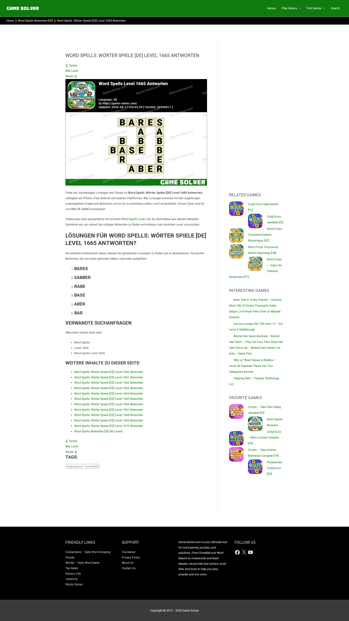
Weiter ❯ (71, 76)
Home (10, 20)
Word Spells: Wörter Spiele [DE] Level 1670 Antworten (108, 426)
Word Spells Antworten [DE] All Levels (98, 431)
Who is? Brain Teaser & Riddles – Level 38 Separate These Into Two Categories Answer (252, 365)
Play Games (289, 8)
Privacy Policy (131, 557)
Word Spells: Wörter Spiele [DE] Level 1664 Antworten (108, 393)
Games (271, 8)
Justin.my (71, 579)
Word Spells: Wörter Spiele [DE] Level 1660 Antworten (108, 372)
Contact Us (129, 568)
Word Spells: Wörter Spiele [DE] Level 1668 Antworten (108, 415)
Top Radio (71, 568)
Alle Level (71, 71)
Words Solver (74, 584)
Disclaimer (128, 552)
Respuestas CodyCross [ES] (274, 468)
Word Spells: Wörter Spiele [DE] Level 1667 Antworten (108, 409)
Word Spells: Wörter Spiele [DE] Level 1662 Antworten (108, 382)
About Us (127, 562)
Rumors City (73, 573)
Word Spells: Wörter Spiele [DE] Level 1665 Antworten (108, 399)
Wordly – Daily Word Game (82, 562)
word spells (92, 466)
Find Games (314, 8)
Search (335, 8)
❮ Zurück (71, 65)
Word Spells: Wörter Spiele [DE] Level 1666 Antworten (108, 404)
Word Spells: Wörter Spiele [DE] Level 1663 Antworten (108, 388)
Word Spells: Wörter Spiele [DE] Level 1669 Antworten (108, 420)
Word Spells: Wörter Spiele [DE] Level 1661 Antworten (108, 377)
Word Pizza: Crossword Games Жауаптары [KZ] (265, 234)
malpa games (74, 466)
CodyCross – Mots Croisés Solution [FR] (264, 437)
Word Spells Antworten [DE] (35, 20)
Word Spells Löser (133, 219)
